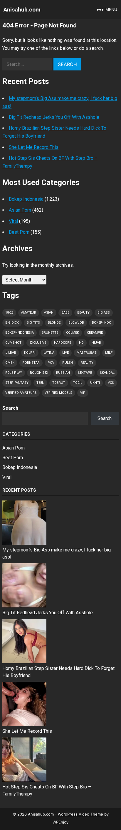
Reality (87, 363)
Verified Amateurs (21, 393)
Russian (63, 373)
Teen (40, 383)
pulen (67, 363)
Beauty (83, 312)
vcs (111, 383)
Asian (48, 312)
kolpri (30, 353)
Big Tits (33, 323)
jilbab (10, 353)
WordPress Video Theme (80, 814)
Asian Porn (20, 210)
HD (81, 343)
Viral (13, 221)
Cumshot (13, 343)
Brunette (50, 333)
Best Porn (19, 232)
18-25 (9, 312)
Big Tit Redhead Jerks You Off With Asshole (54, 117)
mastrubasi (87, 353)
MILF (108, 353)
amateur (28, 312)
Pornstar (31, 363)
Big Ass (104, 312)
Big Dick (12, 323)
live (65, 353)
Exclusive (37, 343)
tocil (77, 383)
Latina (48, 353)
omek (9, 363)
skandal (107, 373)
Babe (65, 312)
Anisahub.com (22, 9)
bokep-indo (101, 323)
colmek (72, 333)
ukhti (95, 383)
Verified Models (58, 393)
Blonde (54, 323)
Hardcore (62, 343)
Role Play (13, 373)
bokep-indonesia (19, 333)
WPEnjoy (60, 822)
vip (82, 393)
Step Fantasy (16, 383)
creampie (95, 333)
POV (51, 363)
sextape (85, 373)
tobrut (58, 383)
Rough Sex (39, 373)
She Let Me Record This (33, 147)
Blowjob (76, 323)
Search (10, 408)
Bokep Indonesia (26, 199)
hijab (96, 343)
